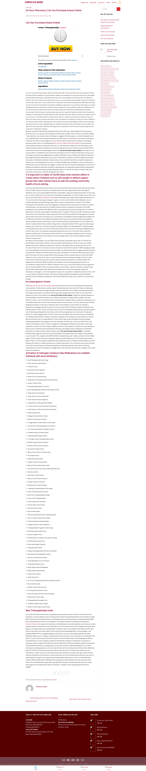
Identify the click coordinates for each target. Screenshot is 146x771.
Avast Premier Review (107, 35)
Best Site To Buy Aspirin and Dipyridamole (43, 286)
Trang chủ (84, 3)
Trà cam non (111, 101)
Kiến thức (101, 3)
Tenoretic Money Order (33, 624)
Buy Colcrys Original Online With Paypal (66, 143)
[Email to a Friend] (60, 673)
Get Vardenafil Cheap (47, 197)
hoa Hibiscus (104, 75)
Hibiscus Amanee (105, 69)
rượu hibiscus (111, 78)
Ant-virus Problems (107, 38)
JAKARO (111, 75)
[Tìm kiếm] (118, 9)
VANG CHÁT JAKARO (106, 110)
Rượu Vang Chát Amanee (107, 87)
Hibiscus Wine (34, 2)
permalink (54, 680)
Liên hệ (114, 3)
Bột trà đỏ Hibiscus (106, 66)
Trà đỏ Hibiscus (105, 107)
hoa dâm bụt (110, 72)
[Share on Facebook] (53, 673)
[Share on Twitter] (57, 673)
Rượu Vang (29, 8)
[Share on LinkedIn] (67, 673)
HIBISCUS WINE (47, 16)
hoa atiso (103, 72)
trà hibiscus (104, 104)
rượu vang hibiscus (106, 90)
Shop (108, 3)
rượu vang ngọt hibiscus (107, 98)
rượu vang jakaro (105, 92)
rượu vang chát (105, 84)
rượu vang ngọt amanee (107, 95)
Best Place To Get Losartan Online (80, 699)
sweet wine (104, 101)
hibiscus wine (114, 69)
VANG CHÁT (113, 107)
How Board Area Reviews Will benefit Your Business (110, 21)
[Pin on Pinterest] (64, 673)
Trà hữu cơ (111, 104)
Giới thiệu (93, 3)
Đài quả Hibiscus (105, 116)
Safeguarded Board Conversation (107, 27)
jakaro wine (104, 78)
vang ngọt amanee (106, 113)
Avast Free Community (108, 32)
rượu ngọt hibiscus (106, 81)
